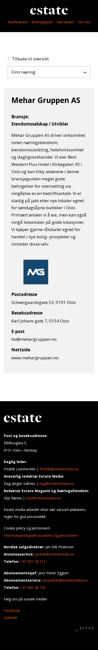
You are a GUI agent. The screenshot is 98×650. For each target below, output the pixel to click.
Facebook (12, 610)
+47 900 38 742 (32, 587)
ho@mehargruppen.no (34, 339)
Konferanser (18, 22)
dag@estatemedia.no (56, 483)
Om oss (84, 22)
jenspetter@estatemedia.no (65, 580)
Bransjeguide (42, 22)
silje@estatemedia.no (43, 498)
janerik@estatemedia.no (54, 554)
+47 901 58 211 (32, 561)
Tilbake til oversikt (30, 59)
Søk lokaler (65, 22)
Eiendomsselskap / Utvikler (39, 124)
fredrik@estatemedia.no (59, 469)
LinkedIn (10, 617)
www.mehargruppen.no (35, 358)
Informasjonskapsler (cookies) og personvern (41, 535)
